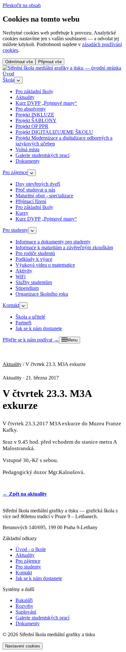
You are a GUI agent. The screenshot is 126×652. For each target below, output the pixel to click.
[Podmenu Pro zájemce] (31, 172)
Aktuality (25, 97)
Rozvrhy (24, 606)
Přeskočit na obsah (22, 5)
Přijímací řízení (31, 201)
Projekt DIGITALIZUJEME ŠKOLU (54, 132)
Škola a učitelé (30, 317)
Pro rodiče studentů (35, 253)
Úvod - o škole (31, 549)
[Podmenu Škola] (18, 80)
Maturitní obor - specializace (44, 195)
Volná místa (27, 149)
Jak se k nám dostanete (39, 328)
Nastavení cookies (22, 646)
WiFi (21, 276)
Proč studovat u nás (35, 190)
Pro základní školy (34, 91)
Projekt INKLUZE (35, 114)
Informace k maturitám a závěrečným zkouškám (64, 247)
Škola (8, 80)
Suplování (26, 612)
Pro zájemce (15, 172)
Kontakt (11, 305)
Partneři (23, 322)
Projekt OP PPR (32, 126)
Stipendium (27, 288)
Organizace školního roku (42, 294)
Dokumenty (28, 161)
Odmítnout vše (19, 61)
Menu (72, 340)
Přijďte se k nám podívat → (31, 339)
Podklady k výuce (34, 259)
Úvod (8, 73)
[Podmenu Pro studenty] (32, 230)
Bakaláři (24, 600)
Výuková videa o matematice (45, 265)
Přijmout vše (50, 61)
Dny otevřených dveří (38, 184)
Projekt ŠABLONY (36, 120)
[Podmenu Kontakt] (23, 305)
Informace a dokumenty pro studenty (53, 241)
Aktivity (24, 270)
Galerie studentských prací (42, 155)
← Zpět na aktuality (25, 494)
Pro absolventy (31, 109)
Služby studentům (34, 282)
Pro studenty (15, 230)
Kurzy (22, 213)
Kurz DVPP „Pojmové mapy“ (46, 103)
